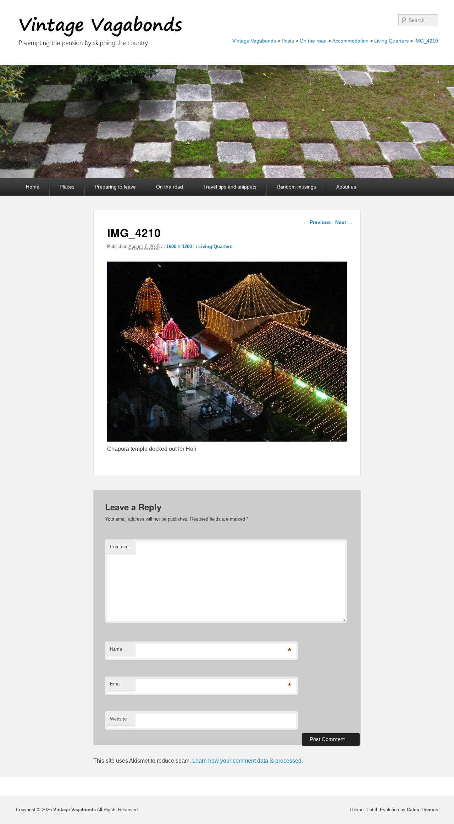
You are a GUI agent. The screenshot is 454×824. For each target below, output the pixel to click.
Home (32, 187)
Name (116, 649)
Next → (344, 222)
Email (116, 683)
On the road (313, 41)
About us (346, 187)
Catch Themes (422, 809)
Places (67, 187)
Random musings (296, 187)
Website (118, 719)
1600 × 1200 (179, 246)
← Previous (317, 222)
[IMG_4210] (227, 440)
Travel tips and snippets (229, 187)
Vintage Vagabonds (254, 41)
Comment (120, 546)
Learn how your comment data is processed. (247, 761)
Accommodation (350, 41)
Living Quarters (391, 41)
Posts (288, 41)
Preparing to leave (115, 187)
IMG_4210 (426, 41)
